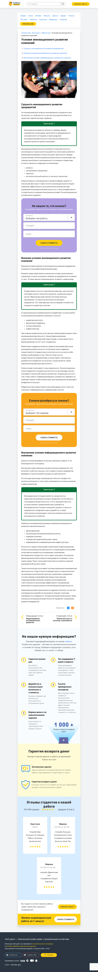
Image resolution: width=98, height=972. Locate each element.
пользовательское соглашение (42, 944)
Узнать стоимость (49, 243)
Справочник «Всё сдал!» (31, 33)
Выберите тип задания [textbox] (37, 413)
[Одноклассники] (72, 608)
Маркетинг (46, 33)
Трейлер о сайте (31, 955)
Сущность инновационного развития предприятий (43, 48)
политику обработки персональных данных (21, 946)
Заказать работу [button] (80, 4)
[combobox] (49, 217)
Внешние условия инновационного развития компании (45, 53)
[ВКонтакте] (68, 608)
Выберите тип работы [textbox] (37, 218)
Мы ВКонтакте (14, 955)
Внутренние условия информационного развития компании (47, 58)
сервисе (68, 641)
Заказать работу (67, 907)
